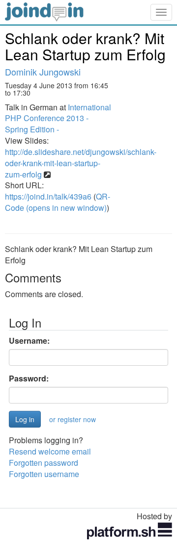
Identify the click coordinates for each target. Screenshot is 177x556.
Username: (29, 340)
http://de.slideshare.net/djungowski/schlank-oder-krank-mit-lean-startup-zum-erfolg (80, 163)
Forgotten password (43, 462)
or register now (72, 419)
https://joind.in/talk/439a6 (48, 196)
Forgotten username (44, 474)
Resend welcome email (50, 451)
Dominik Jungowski (43, 71)
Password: (29, 378)
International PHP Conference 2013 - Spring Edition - (58, 118)
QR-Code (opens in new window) (57, 202)
